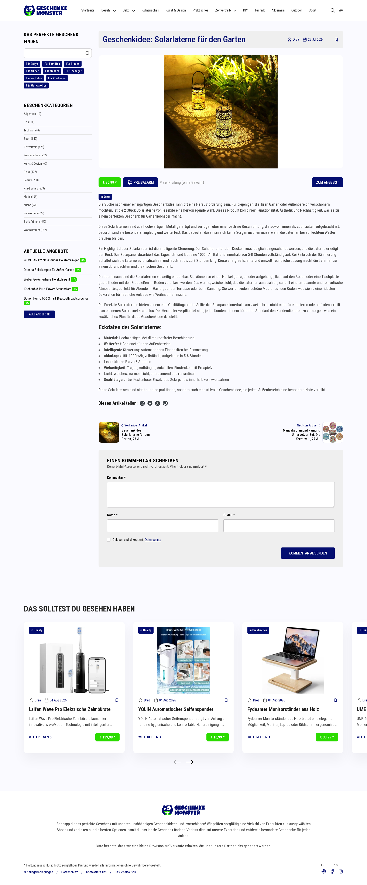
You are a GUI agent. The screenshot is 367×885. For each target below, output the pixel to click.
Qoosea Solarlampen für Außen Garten (52, 270)
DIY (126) (29, 122)
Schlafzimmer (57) (35, 221)
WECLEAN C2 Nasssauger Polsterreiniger (54, 260)
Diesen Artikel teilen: (118, 403)
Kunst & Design (176, 10)
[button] (189, 762)
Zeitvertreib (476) (34, 147)
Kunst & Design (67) (35, 163)
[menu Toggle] (340, 10)
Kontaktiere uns (96, 872)
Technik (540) (32, 130)
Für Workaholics (36, 85)
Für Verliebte (34, 78)
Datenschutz (153, 540)
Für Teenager (73, 71)
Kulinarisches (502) (35, 155)
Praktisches (200, 10)
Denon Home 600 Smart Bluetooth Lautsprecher (56, 300)
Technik (260, 10)
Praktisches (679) (34, 188)
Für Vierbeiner (57, 78)
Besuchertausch (125, 872)
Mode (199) (30, 196)
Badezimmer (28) (34, 213)
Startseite (88, 10)
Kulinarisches (150, 10)
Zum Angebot (327, 182)
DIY (245, 10)
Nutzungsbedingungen (38, 872)
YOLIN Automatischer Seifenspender (175, 709)
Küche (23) (30, 205)
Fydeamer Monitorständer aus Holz (283, 709)
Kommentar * (116, 478)
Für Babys (32, 64)
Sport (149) (30, 138)
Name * (112, 515)
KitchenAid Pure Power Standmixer (50, 289)
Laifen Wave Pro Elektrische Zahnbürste (70, 709)
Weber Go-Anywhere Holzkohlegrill (50, 279)
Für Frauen (72, 64)
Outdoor (296, 10)
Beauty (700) (31, 180)
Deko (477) (30, 172)
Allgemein (278, 10)
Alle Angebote (39, 314)
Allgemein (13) (32, 113)
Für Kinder (32, 71)
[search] (333, 10)
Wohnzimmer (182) (35, 230)
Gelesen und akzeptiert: (137, 540)
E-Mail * (229, 515)
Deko (106, 196)
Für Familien (52, 64)
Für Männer (52, 71)
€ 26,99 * (110, 182)
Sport (312, 10)
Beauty (38, 630)
